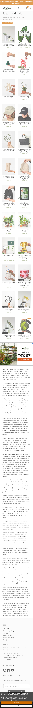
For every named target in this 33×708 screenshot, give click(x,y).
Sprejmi (16, 702)
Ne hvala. (25, 362)
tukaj (16, 700)
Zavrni (16, 706)
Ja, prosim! (25, 359)
